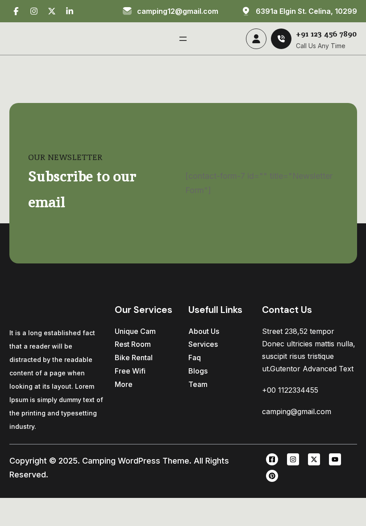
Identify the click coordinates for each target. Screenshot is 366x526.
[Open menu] (183, 38)
